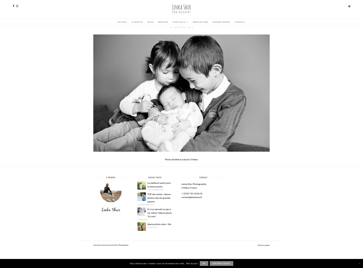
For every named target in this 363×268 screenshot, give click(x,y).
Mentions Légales (264, 245)
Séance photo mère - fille (159, 224)
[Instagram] (17, 6)
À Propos (137, 22)
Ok (204, 263)
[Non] (359, 263)
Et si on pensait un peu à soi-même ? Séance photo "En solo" (159, 213)
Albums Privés (221, 22)
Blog (150, 22)
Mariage (163, 22)
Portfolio (179, 22)
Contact (240, 22)
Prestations (200, 22)
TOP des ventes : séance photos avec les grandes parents (159, 198)
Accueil (122, 22)
